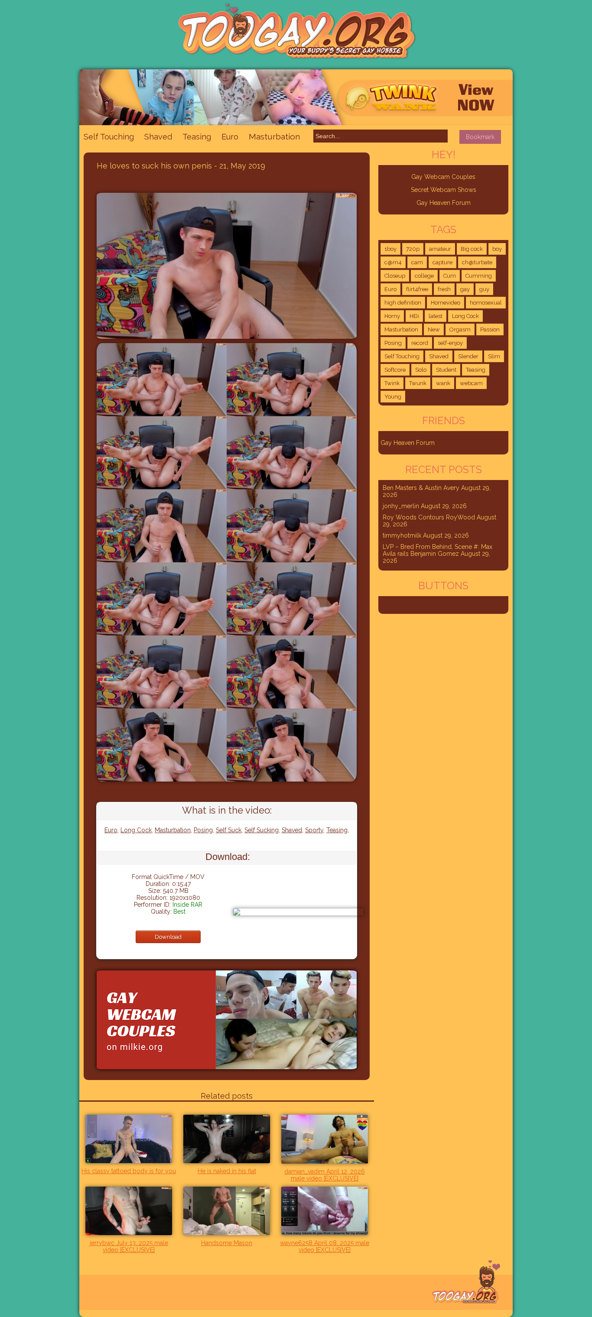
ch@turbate (477, 262)
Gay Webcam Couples (443, 176)
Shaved (158, 136)
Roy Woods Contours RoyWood (429, 517)
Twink (392, 383)
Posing (203, 830)
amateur (440, 249)
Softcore (395, 370)
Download (168, 937)
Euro (229, 136)
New (434, 329)
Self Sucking (261, 830)
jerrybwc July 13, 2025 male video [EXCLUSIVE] (129, 1246)
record (419, 343)
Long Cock (136, 830)
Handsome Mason (226, 1242)
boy (497, 249)
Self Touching (109, 136)
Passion (490, 329)
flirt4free (417, 289)
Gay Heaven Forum (443, 202)
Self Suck (228, 830)
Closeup (394, 275)
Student (446, 370)
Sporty (314, 830)
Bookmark (480, 136)
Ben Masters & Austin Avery (421, 487)
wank (443, 383)
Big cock (472, 249)
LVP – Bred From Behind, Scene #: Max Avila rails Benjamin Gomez (437, 550)
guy (484, 289)
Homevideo (445, 302)
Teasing (196, 136)
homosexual (486, 302)
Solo (420, 370)
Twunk (417, 383)
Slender (468, 356)
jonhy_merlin (401, 506)
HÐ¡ (414, 316)
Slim (494, 356)
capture (442, 262)
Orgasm (460, 329)
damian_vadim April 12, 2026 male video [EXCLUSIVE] (324, 1175)
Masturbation (274, 136)
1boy (390, 249)
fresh (444, 289)
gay (465, 289)
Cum (449, 275)
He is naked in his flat (227, 1171)
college (424, 275)
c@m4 (393, 262)
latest (435, 316)
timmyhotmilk (402, 535)
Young (392, 396)
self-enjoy (450, 343)
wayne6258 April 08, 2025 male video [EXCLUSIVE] (324, 1246)
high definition (402, 302)
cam (417, 262)
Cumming (478, 275)
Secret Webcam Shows (443, 189)
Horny (392, 316)
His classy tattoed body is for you (128, 1171)
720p (413, 249)
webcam (471, 383)
